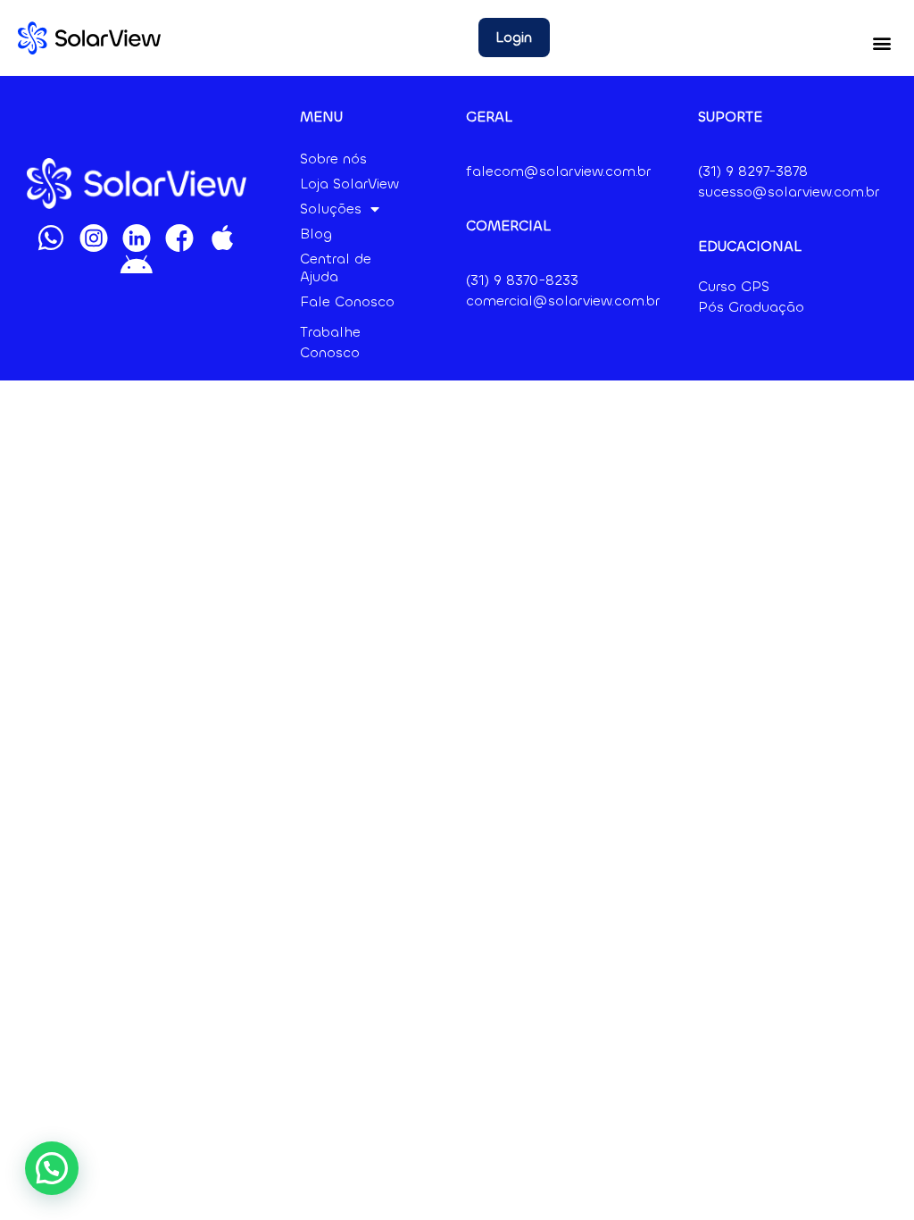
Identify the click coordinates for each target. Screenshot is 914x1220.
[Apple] (222, 237)
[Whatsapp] (51, 237)
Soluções (330, 208)
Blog (316, 233)
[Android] (136, 266)
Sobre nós (333, 158)
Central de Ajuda (335, 267)
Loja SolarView (349, 183)
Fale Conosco (347, 301)
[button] (881, 42)
